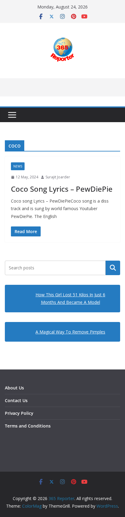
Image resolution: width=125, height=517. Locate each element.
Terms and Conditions (28, 426)
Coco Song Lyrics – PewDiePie (62, 189)
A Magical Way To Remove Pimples (70, 332)
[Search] (113, 268)
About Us (14, 388)
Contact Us (16, 400)
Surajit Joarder (58, 177)
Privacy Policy (19, 413)
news (17, 166)
